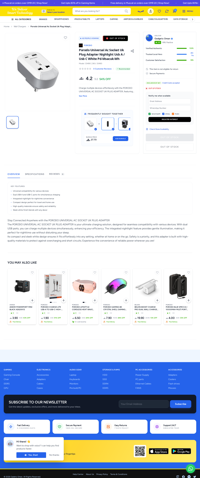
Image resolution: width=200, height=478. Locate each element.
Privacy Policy (102, 474)
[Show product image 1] (51, 302)
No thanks (54, 455)
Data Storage (180, 19)
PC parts (139, 379)
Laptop (73, 375)
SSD (104, 379)
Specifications (34, 174)
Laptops (100, 19)
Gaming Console (12, 375)
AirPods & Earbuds (133, 19)
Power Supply (142, 375)
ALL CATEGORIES (23, 19)
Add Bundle (120, 139)
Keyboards (75, 379)
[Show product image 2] (52, 302)
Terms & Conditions (118, 474)
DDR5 (7, 383)
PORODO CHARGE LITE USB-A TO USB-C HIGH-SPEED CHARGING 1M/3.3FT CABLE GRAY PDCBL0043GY (53, 308)
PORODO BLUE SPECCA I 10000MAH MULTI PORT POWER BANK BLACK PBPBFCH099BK (176, 308)
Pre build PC (75, 388)
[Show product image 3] (54, 302)
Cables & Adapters (158, 19)
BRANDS (43, 19)
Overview (14, 174)
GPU (6, 388)
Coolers (172, 379)
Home (6, 26)
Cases (40, 388)
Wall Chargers (20, 26)
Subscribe (180, 403)
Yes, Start (33, 455)
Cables (40, 383)
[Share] (132, 51)
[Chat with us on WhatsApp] (190, 468)
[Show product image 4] (55, 302)
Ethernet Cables (143, 383)
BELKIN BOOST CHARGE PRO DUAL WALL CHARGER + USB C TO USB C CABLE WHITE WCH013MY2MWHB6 (146, 308)
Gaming (114, 19)
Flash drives (174, 383)
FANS (138, 388)
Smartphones (61, 19)
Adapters (41, 379)
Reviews (56, 174)
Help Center (78, 474)
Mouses (172, 388)
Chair (6, 379)
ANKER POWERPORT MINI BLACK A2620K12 (21, 308)
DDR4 (105, 383)
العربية (141, 11)
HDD (104, 375)
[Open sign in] (151, 11)
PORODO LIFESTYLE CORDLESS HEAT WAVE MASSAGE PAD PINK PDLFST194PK (82, 308)
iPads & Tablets (82, 19)
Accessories (43, 375)
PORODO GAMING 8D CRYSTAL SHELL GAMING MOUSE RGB (114, 308)
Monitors (74, 383)
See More (83, 96)
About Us (90, 474)
